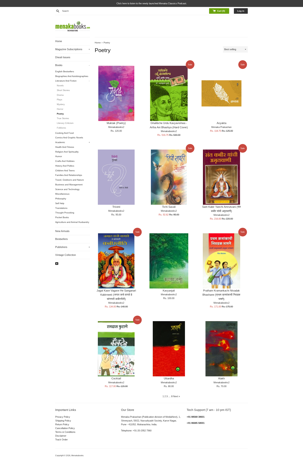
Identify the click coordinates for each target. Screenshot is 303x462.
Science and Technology (67, 189)
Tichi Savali (169, 206)
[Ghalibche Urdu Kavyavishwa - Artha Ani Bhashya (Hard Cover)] (169, 93)
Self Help (59, 203)
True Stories (63, 118)
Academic (72, 142)
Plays (59, 99)
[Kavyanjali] (169, 260)
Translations (61, 208)
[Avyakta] (221, 93)
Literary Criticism (65, 123)
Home (58, 41)
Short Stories (63, 90)
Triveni (116, 206)
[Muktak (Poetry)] (116, 93)
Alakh (221, 378)
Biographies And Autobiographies (71, 76)
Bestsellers (61, 239)
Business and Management (69, 184)
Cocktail (116, 378)
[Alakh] (221, 348)
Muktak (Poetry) (116, 123)
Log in (240, 11)
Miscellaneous (62, 194)
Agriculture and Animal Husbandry (72, 222)
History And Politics (64, 166)
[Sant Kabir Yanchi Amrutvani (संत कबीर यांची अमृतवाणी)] (221, 177)
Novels (60, 85)
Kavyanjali (169, 290)
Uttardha (169, 378)
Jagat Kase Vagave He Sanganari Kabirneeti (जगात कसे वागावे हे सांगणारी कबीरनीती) (116, 294)
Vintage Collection (65, 255)
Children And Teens (65, 170)
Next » (176, 396)
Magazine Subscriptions (72, 49)
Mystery (61, 104)
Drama (60, 95)
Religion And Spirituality (67, 152)
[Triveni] (116, 177)
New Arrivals (62, 231)
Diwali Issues (62, 57)
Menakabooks (77, 455)
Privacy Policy (62, 416)
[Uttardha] (169, 348)
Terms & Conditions (65, 432)
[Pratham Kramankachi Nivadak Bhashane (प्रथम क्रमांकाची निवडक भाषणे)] (221, 260)
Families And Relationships (68, 175)
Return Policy (62, 424)
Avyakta (221, 123)
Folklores (61, 128)
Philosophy (60, 198)
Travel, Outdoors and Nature (69, 180)
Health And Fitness (64, 147)
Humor (58, 156)
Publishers (72, 247)
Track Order (61, 439)
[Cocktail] (116, 348)
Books (72, 65)
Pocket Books (62, 217)
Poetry (60, 114)
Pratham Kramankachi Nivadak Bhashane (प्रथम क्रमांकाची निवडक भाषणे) (221, 294)
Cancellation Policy (65, 428)
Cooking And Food (64, 133)
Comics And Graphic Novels (69, 137)
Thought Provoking (64, 213)
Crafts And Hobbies (64, 161)
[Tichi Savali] (169, 177)
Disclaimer (60, 435)
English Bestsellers (64, 71)
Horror (60, 109)
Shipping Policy (63, 420)
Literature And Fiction (72, 81)
